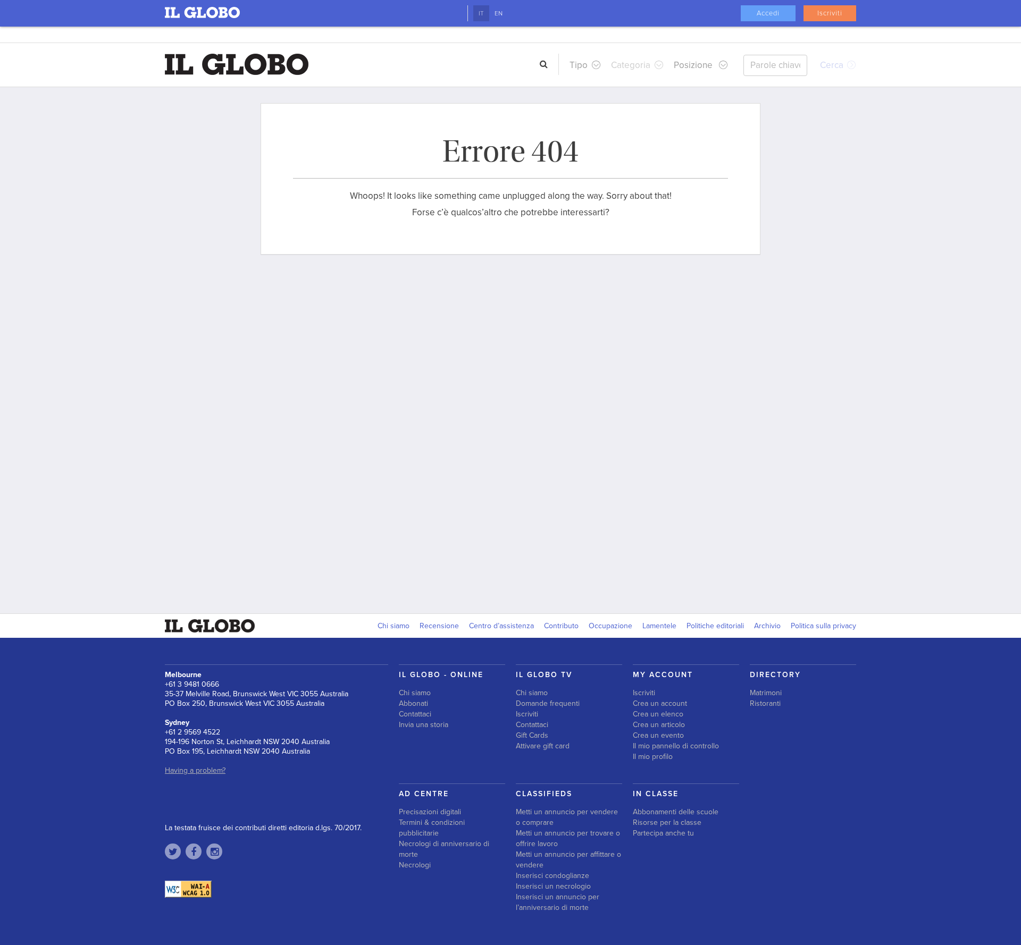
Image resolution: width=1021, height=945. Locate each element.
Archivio (767, 625)
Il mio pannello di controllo (676, 745)
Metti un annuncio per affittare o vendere (568, 860)
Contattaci (415, 714)
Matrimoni (766, 692)
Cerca (833, 65)
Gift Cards (532, 735)
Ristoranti (765, 703)
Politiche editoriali (715, 625)
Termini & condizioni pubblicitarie (432, 828)
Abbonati (413, 703)
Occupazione (610, 625)
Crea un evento (658, 735)
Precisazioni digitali (430, 811)
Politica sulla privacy (823, 625)
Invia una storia (423, 724)
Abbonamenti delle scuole (675, 811)
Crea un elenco (658, 714)
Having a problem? (195, 770)
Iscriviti (829, 13)
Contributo (561, 625)
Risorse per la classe (667, 822)
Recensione (439, 625)
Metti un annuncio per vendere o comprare (567, 817)
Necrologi (415, 865)
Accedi (768, 13)
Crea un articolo (659, 724)
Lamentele (659, 625)
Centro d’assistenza (501, 625)
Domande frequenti (548, 703)
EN (499, 13)
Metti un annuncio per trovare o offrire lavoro (568, 838)
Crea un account (660, 703)
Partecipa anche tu (663, 833)
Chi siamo (393, 625)
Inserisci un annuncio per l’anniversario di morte (557, 902)
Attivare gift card (543, 745)
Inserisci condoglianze (552, 875)
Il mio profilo (653, 756)
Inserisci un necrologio (553, 886)
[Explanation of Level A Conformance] (188, 888)
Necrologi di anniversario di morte (444, 849)
